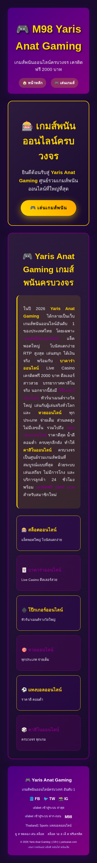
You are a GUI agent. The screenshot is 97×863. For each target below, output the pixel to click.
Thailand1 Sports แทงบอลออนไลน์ (48, 825)
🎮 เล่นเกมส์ (64, 83)
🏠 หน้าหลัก (32, 83)
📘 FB (34, 799)
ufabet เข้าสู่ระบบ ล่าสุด (48, 807)
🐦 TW (49, 799)
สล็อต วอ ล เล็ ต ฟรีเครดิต (65, 834)
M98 (68, 817)
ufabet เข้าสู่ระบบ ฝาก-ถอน (43, 816)
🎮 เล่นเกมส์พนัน (48, 207)
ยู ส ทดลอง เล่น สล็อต (29, 834)
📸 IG (63, 799)
